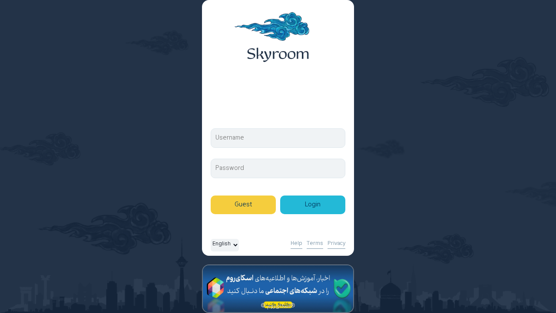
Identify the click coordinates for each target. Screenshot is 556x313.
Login (313, 205)
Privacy (336, 243)
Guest (243, 205)
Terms (315, 243)
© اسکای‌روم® (278, 306)
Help (296, 243)
